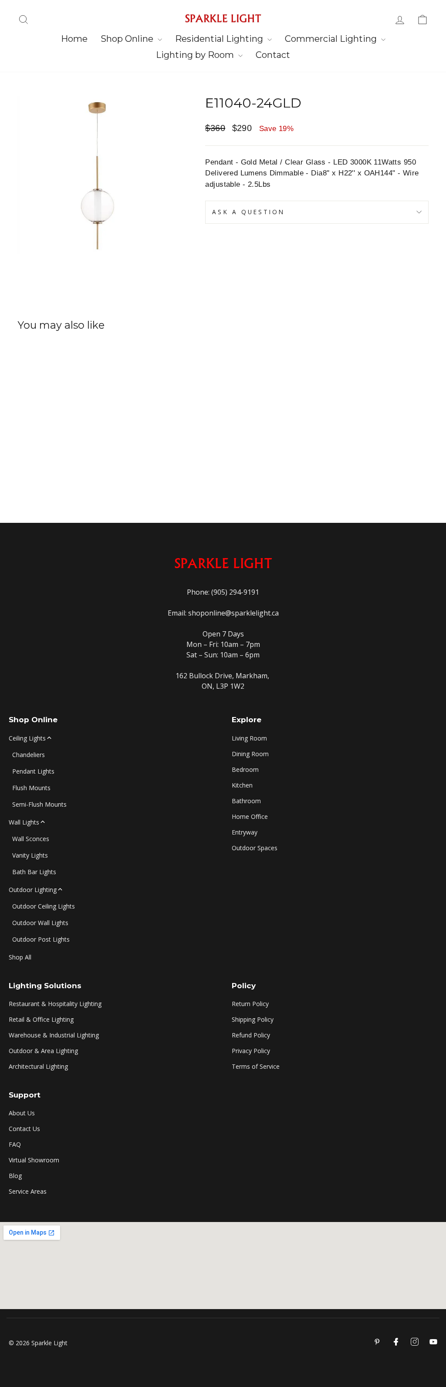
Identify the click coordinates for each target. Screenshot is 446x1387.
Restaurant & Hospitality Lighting (55, 1004)
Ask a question (248, 212)
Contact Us (24, 1128)
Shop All (20, 957)
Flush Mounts (31, 788)
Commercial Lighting (332, 39)
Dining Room (250, 754)
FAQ (15, 1144)
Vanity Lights (30, 855)
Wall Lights (24, 822)
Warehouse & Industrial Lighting (54, 1035)
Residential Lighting (220, 39)
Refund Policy (251, 1035)
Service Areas (28, 1191)
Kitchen (242, 785)
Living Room (249, 738)
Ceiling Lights (27, 738)
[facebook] (396, 1341)
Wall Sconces (30, 839)
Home (74, 39)
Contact (273, 55)
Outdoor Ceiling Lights (43, 906)
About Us (22, 1113)
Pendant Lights (33, 771)
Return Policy (250, 1004)
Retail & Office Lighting (41, 1019)
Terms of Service (256, 1066)
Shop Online (128, 39)
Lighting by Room (196, 55)
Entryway (244, 832)
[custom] (414, 1341)
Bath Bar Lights (34, 872)
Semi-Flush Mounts (39, 804)
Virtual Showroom (34, 1160)
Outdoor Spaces (254, 848)
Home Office (250, 816)
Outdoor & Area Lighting (43, 1051)
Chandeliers (28, 755)
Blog (15, 1176)
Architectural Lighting (38, 1066)
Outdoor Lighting (33, 889)
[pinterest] (377, 1341)
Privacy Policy (251, 1051)
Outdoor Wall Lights (40, 923)
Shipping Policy (253, 1019)
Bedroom (245, 769)
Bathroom (246, 801)
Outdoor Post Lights (41, 939)
